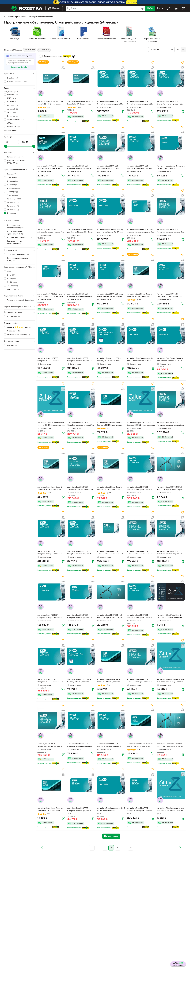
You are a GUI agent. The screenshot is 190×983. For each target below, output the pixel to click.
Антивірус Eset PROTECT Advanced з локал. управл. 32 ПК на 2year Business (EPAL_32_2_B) (169, 553)
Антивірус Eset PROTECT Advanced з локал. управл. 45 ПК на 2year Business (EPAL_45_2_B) (169, 231)
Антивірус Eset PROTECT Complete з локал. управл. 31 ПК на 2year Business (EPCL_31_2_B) (79, 360)
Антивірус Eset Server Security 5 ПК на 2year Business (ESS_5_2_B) (111, 809)
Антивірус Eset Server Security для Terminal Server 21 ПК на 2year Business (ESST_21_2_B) (140, 360)
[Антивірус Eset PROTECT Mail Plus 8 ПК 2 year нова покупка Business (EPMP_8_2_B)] (171, 721)
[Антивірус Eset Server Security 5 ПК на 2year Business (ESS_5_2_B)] (111, 785)
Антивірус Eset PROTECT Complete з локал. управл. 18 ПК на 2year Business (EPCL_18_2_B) (79, 616)
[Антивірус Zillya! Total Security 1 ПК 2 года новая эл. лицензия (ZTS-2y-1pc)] (171, 592)
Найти (150, 8)
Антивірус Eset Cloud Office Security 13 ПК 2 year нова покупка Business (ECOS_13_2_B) (109, 360)
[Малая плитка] (183, 49)
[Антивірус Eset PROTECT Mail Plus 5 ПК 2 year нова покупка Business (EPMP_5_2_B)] (111, 592)
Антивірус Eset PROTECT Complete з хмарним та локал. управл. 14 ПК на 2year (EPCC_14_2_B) (140, 167)
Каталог (56, 8)
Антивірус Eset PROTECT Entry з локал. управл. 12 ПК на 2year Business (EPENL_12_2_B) (51, 295)
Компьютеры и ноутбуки (18, 17)
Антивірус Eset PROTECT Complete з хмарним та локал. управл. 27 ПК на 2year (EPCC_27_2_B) (140, 616)
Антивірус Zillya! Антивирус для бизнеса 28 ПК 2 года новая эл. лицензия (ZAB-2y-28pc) (140, 424)
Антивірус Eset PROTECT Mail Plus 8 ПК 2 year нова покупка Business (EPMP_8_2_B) (170, 745)
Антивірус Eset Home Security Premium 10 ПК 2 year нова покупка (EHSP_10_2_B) (110, 424)
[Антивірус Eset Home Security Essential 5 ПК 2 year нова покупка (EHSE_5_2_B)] (51, 78)
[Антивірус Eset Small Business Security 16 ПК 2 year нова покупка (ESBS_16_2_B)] (51, 143)
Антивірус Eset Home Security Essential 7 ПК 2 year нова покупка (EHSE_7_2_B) (80, 103)
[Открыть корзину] (183, 8)
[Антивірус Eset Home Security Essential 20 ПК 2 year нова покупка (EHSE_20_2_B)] (51, 464)
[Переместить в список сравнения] (63, 68)
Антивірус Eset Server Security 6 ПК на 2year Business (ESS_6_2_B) (171, 167)
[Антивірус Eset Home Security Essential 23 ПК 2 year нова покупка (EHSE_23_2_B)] (141, 271)
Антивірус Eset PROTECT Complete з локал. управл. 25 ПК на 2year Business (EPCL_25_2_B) (169, 103)
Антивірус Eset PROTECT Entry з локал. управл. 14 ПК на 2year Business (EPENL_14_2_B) (110, 295)
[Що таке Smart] (73, 56)
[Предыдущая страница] (42, 847)
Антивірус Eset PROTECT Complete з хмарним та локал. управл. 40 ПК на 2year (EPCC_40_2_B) (140, 809)
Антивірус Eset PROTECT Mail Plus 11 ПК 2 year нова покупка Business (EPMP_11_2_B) (170, 488)
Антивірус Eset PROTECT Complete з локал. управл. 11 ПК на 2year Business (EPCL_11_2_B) (111, 745)
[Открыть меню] (6, 8)
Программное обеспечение (41, 17)
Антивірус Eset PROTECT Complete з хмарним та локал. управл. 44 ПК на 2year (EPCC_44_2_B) (140, 488)
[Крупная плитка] (178, 49)
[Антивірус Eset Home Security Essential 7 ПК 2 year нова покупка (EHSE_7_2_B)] (81, 78)
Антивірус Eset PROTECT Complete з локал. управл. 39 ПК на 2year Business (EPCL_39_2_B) (79, 424)
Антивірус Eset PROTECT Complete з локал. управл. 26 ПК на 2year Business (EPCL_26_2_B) (139, 103)
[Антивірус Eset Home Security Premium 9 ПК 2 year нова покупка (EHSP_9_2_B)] (51, 785)
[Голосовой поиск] (142, 8)
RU (158, 8)
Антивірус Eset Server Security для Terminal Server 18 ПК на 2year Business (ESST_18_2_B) (110, 231)
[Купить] (63, 111)
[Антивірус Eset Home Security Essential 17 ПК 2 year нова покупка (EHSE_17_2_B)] (111, 464)
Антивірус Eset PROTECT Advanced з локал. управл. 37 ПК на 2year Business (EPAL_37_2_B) (50, 745)
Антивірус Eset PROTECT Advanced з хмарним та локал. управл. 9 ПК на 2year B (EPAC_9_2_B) (140, 681)
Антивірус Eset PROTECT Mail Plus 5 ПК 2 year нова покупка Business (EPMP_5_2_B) (110, 616)
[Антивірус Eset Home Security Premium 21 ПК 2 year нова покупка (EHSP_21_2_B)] (111, 656)
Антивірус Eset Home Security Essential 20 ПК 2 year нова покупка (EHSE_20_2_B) (50, 488)
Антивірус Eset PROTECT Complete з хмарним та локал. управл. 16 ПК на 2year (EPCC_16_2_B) (50, 616)
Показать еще (10, 130)
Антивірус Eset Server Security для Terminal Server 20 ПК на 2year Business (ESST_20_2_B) (170, 360)
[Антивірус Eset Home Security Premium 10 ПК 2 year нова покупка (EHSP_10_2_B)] (111, 399)
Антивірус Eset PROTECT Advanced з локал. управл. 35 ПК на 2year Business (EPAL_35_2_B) (140, 553)
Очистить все (29, 50)
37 (131, 848)
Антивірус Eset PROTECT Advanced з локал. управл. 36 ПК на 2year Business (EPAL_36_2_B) (169, 424)
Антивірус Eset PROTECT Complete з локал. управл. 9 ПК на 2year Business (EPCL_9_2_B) (80, 553)
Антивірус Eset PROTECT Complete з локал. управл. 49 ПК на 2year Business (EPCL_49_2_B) (79, 167)
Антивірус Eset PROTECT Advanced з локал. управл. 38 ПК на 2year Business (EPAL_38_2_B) (80, 488)
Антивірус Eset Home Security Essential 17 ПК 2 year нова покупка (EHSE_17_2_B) (110, 488)
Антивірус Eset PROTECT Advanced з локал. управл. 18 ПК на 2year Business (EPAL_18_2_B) (49, 231)
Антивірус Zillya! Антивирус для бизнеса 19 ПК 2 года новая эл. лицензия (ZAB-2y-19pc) (170, 809)
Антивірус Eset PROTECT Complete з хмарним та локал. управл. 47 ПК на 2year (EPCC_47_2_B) (80, 295)
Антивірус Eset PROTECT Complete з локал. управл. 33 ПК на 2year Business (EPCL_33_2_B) (169, 295)
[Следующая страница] (180, 847)
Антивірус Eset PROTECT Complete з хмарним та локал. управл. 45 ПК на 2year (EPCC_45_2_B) (50, 553)
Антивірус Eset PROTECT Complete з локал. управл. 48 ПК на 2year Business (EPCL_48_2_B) (50, 681)
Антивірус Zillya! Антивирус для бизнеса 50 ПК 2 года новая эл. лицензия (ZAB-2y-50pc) (170, 681)
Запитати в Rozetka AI (20, 67)
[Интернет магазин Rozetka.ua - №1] (26, 8)
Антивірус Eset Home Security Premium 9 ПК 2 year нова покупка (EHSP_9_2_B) (50, 809)
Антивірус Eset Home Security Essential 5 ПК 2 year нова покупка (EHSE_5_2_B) (50, 103)
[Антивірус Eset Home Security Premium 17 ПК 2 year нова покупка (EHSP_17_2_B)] (141, 721)
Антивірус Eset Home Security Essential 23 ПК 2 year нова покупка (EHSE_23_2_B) (140, 295)
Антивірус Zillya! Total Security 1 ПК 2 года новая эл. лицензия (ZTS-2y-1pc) (170, 616)
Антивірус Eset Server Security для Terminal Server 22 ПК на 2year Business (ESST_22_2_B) (80, 231)
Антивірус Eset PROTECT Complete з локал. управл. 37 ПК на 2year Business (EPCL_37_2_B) (49, 360)
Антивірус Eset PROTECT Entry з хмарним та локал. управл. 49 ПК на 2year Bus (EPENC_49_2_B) (140, 231)
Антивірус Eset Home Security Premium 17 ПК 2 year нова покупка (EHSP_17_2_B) (140, 745)
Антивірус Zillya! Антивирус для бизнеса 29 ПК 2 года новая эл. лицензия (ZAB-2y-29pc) (50, 424)
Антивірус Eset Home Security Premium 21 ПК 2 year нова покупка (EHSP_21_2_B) (110, 681)
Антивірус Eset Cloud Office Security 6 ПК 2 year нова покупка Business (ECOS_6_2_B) (80, 681)
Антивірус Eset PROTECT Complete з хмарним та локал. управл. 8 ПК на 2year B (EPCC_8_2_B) (80, 745)
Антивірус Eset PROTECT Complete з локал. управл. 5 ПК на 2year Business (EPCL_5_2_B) (80, 809)
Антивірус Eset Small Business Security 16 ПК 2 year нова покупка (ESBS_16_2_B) (50, 167)
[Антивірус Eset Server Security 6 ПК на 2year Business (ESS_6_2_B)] (171, 143)
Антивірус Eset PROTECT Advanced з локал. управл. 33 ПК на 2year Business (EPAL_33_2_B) (110, 167)
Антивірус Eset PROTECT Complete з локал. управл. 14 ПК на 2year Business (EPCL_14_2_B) (109, 103)
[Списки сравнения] (176, 8)
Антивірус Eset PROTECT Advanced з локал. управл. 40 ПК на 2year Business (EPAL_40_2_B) (110, 553)
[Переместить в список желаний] (63, 62)
